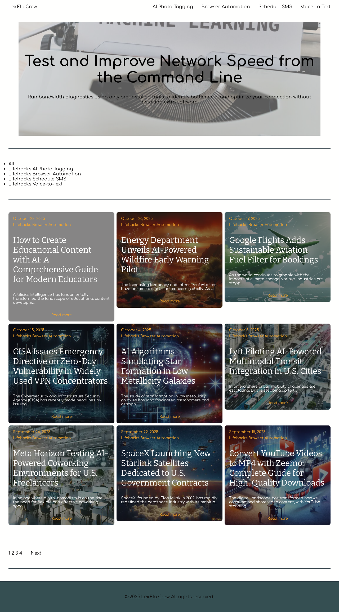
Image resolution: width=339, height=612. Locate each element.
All (11, 163)
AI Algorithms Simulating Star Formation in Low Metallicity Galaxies (158, 366)
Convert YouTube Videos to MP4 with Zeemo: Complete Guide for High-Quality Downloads (276, 468)
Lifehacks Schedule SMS (37, 179)
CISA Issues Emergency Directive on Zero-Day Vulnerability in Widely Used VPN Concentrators (60, 366)
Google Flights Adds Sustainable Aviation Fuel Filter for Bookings (273, 250)
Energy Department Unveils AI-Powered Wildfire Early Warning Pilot (165, 254)
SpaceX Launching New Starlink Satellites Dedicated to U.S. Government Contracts (166, 468)
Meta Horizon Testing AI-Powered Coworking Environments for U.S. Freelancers (60, 468)
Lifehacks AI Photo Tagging (40, 168)
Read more (61, 315)
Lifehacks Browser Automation (44, 173)
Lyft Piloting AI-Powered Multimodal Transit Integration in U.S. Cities (275, 361)
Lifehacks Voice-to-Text (35, 184)
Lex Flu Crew (22, 6)
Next (36, 553)
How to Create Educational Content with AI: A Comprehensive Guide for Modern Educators (55, 259)
